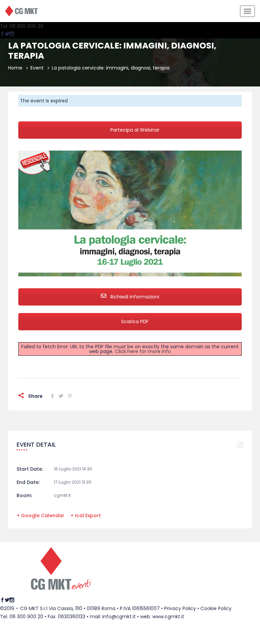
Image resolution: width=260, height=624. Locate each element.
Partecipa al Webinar (134, 129)
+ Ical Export (85, 515)
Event (37, 67)
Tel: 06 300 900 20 (21, 26)
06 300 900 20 (26, 616)
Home (15, 67)
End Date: (28, 482)
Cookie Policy (216, 608)
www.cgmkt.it (168, 616)
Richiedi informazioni (134, 296)
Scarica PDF (135, 321)
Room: (24, 495)
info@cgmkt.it (119, 616)
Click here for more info (143, 351)
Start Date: (30, 469)
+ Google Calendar (40, 515)
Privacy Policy (180, 608)
